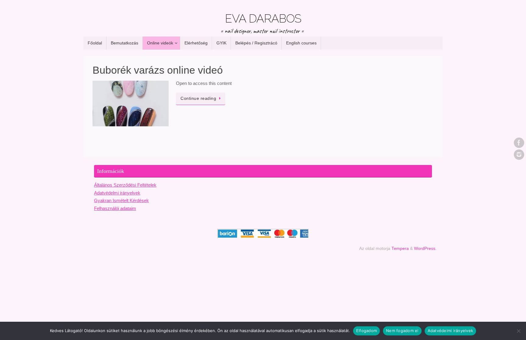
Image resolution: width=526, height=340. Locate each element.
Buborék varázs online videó (158, 70)
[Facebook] (519, 143)
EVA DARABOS (263, 18)
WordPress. (425, 248)
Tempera (400, 248)
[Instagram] (519, 154)
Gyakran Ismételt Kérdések (121, 200)
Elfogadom (366, 330)
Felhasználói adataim (115, 208)
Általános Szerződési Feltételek (125, 185)
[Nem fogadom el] (518, 331)
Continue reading (198, 98)
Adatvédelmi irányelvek (117, 192)
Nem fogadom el (402, 330)
